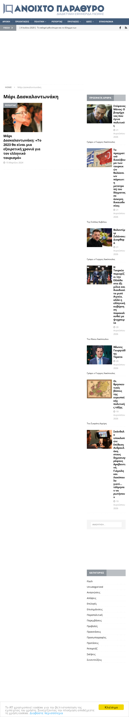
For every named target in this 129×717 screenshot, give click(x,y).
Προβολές (92, 626)
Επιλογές (92, 603)
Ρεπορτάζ (92, 648)
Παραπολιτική (95, 614)
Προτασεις (73, 21)
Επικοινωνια (106, 21)
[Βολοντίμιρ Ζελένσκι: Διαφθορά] (99, 237)
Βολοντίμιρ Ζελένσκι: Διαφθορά (119, 236)
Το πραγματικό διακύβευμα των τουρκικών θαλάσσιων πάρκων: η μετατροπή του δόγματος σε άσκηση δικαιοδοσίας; (119, 177)
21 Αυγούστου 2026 (119, 133)
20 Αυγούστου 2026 (119, 331)
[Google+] (126, 28)
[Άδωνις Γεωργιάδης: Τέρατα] (99, 354)
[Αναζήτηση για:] (106, 524)
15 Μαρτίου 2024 (14, 162)
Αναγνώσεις (93, 592)
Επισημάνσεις (95, 609)
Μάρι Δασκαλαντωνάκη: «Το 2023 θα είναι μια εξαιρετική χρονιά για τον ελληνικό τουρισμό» (22, 147)
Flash (90, 581)
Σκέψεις (91, 654)
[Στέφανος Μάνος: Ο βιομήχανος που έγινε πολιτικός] (99, 113)
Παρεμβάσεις (94, 620)
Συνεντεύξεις (94, 659)
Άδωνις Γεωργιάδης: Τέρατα (119, 351)
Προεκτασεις (22, 21)
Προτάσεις (93, 643)
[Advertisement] (64, 59)
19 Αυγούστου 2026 (119, 415)
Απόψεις (91, 598)
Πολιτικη (39, 21)
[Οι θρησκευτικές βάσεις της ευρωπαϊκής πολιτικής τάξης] (99, 389)
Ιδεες (89, 21)
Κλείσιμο (111, 707)
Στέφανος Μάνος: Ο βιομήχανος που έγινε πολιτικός (119, 115)
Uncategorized (95, 586)
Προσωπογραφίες (96, 637)
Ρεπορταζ (57, 21)
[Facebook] (120, 28)
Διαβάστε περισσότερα (46, 713)
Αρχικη (6, 21)
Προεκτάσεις (94, 631)
